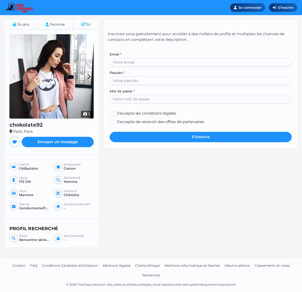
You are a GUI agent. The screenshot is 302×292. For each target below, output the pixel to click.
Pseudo (117, 73)
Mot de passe (122, 91)
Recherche (151, 275)
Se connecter (250, 7)
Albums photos (237, 265)
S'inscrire (286, 7)
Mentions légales (116, 265)
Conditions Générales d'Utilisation (70, 265)
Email (116, 54)
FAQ (34, 265)
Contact (18, 265)
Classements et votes (272, 265)
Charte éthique (147, 265)
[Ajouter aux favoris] (14, 142)
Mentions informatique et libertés (192, 265)
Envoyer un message (58, 142)
